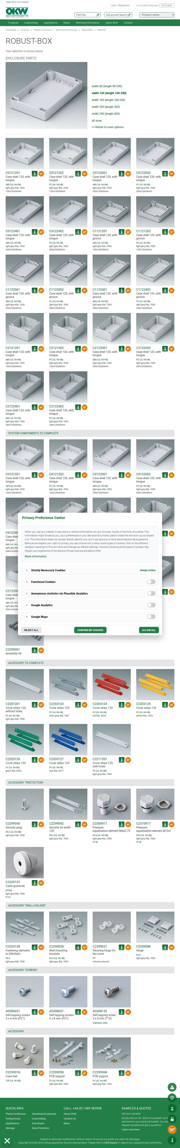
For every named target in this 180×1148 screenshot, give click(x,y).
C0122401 (13, 231)
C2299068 (100, 1072)
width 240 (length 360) (106, 113)
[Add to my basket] (41, 174)
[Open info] (172, 1140)
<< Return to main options (108, 127)
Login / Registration (120, 5)
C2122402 (56, 406)
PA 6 (8, 958)
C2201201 (13, 704)
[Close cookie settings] (7, 1140)
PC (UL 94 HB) (56, 184)
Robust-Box (87, 30)
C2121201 (13, 348)
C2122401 (13, 406)
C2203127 (56, 759)
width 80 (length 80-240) (107, 86)
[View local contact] (172, 1087)
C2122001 (100, 348)
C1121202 (143, 231)
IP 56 (95, 842)
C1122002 (56, 289)
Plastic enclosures (42, 30)
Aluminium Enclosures (44, 1113)
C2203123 (56, 704)
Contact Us (70, 1118)
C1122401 (100, 289)
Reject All (31, 630)
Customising (31, 22)
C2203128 (13, 946)
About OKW (70, 1113)
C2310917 (143, 823)
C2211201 (100, 759)
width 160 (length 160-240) (108, 100)
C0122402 (56, 231)
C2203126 (13, 759)
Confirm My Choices (90, 630)
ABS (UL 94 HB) (13, 184)
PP (94, 958)
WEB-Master (111, 1142)
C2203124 (100, 704)
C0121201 (13, 173)
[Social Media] (172, 1108)
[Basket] (172, 1129)
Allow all (149, 630)
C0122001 (100, 173)
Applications (50, 22)
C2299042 (56, 823)
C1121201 (100, 231)
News (66, 22)
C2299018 (13, 1072)
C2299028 (56, 946)
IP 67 (8, 897)
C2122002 (143, 348)
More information (35, 556)
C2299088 (143, 946)
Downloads (38, 1123)
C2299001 (13, 649)
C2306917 (100, 823)
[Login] (172, 1119)
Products (13, 22)
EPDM (9, 890)
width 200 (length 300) (106, 107)
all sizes (97, 120)
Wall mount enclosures (67, 30)
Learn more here (130, 1129)
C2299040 (13, 823)
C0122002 (143, 173)
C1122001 (13, 289)
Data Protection (40, 1128)
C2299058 (56, 1072)
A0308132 (100, 1011)
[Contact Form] (172, 1097)
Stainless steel (100, 1023)
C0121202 (56, 173)
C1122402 (143, 289)
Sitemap (10, 1128)
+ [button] (27, 570)
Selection (101, 30)
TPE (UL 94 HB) (13, 1080)
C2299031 (100, 946)
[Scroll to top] (161, 1140)
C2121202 (56, 348)
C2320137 (13, 882)
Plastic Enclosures (15, 1113)
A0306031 (13, 1011)
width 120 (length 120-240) (109, 93)
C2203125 (143, 704)
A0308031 (56, 1011)
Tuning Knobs (13, 1118)
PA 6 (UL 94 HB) (13, 832)
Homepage (11, 30)
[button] (7, 1140)
